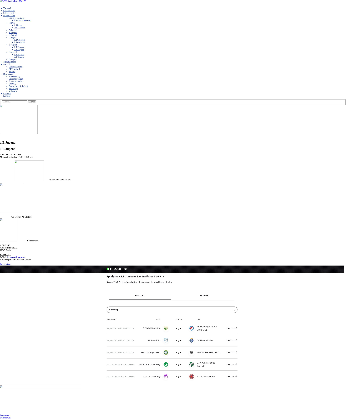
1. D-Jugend (19, 40)
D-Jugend (13, 37)
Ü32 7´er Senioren (16, 18)
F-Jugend (13, 52)
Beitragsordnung (16, 79)
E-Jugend (13, 45)
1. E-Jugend (19, 47)
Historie (12, 71)
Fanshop (7, 93)
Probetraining (14, 76)
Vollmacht (13, 91)
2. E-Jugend (19, 49)
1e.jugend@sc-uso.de (16, 257)
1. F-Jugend (19, 54)
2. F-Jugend (19, 57)
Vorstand (7, 8)
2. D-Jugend (19, 42)
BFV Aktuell (14, 69)
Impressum (4, 415)
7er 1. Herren (19, 28)
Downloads (8, 74)
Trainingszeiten (9, 62)
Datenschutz (5, 418)
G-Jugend (13, 59)
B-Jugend (13, 32)
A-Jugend (13, 30)
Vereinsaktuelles (15, 67)
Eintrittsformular (16, 81)
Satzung (12, 84)
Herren (12, 23)
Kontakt (6, 96)
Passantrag (13, 88)
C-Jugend (13, 35)
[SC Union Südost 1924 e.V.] (13, 1)
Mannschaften (9, 15)
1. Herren (18, 25)
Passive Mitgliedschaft (18, 86)
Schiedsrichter (9, 13)
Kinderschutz (9, 10)
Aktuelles (7, 64)
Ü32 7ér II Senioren (22, 20)
